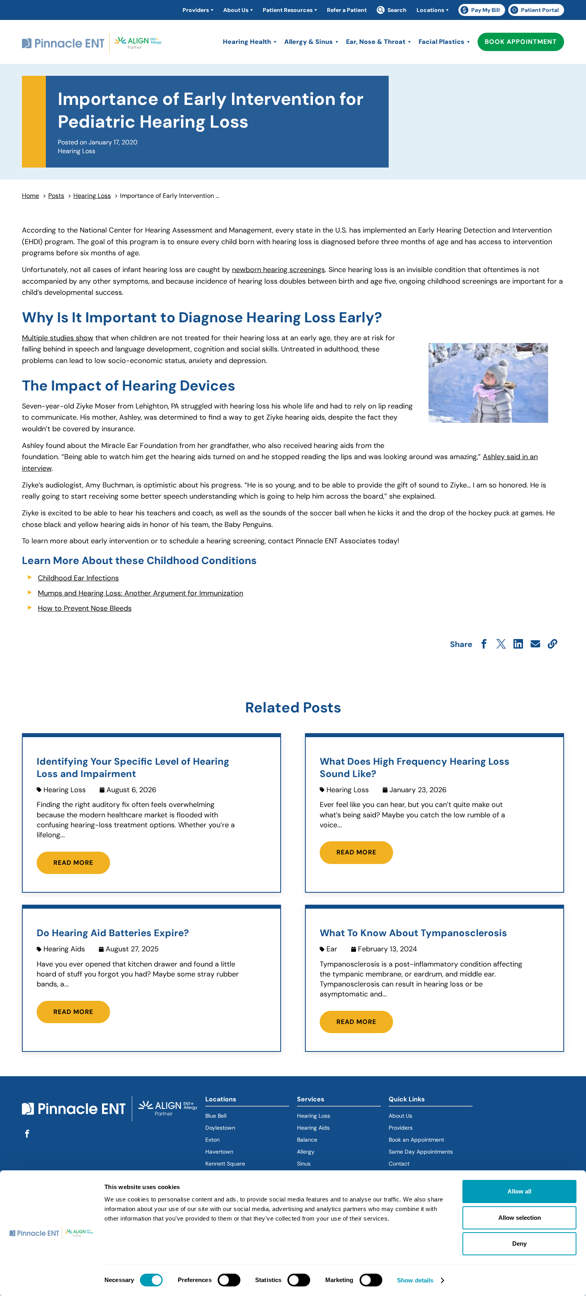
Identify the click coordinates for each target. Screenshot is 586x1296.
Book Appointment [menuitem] (521, 41)
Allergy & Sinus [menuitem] (308, 41)
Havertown (247, 1151)
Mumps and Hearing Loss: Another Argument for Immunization (140, 593)
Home (30, 195)
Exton (212, 1139)
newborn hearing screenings (278, 269)
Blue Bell (215, 1115)
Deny (519, 1243)
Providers (401, 1127)
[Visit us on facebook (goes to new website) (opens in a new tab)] (27, 1134)
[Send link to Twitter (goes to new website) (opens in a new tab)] (501, 644)
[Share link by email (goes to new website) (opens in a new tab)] (535, 644)
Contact (399, 1163)
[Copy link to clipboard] (552, 644)
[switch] (229, 1280)
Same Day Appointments (421, 1151)
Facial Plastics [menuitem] (441, 41)
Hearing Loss (92, 195)
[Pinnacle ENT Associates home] (91, 43)
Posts (56, 195)
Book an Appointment (416, 1139)
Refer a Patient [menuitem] (347, 10)
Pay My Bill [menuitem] (482, 11)
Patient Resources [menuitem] (288, 10)
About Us (400, 1115)
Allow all (519, 1191)
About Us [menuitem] (235, 10)
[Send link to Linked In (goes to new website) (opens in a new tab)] (518, 644)
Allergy (306, 1151)
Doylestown (220, 1127)
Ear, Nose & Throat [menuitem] (375, 41)
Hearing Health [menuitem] (247, 41)
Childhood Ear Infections (78, 578)
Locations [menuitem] (430, 10)
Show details (415, 1280)
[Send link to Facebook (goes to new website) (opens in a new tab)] (484, 644)
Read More (73, 862)
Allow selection (519, 1217)
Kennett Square (225, 1163)
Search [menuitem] (397, 10)
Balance (307, 1139)
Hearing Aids (313, 1127)
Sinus (304, 1163)
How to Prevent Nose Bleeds (85, 608)
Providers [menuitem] (196, 10)
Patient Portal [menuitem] (537, 11)
